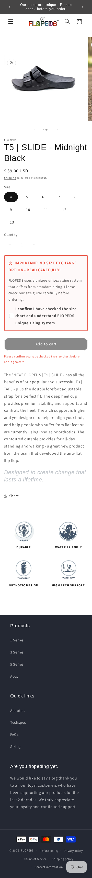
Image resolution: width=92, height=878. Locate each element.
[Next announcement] (82, 7)
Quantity (10, 234)
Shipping (10, 178)
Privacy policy (73, 851)
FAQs (14, 734)
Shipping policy (62, 859)
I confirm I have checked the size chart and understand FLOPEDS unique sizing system (46, 316)
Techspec (18, 722)
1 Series (17, 640)
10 (28, 209)
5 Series (17, 664)
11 (46, 209)
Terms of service (35, 859)
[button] (11, 22)
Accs (14, 676)
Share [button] (14, 495)
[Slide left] (34, 130)
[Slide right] (57, 130)
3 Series (17, 652)
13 (12, 222)
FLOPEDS (27, 850)
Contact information (48, 867)
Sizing (15, 746)
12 (64, 209)
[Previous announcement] (9, 7)
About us (17, 710)
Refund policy (49, 851)
